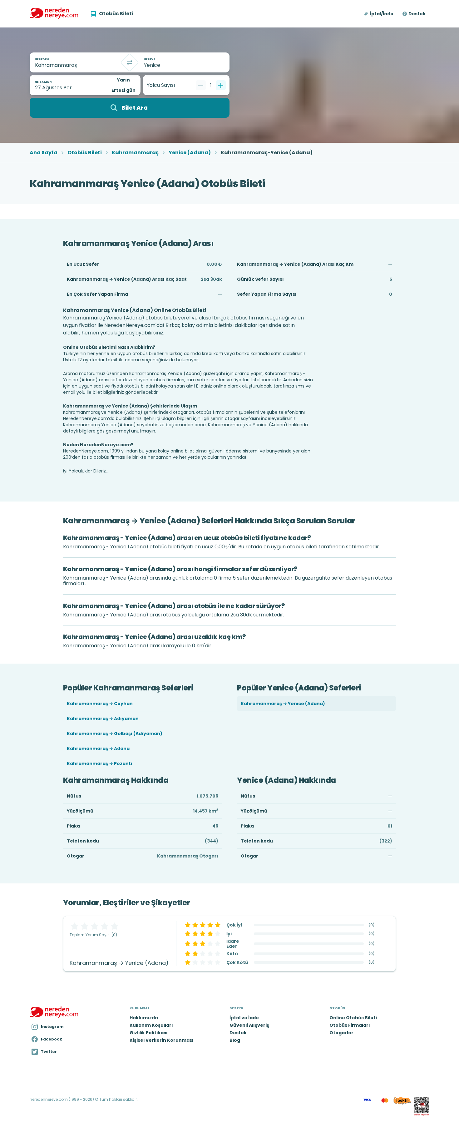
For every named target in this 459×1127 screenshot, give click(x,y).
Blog (235, 1040)
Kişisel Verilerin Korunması (162, 1040)
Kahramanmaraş (135, 153)
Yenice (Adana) (190, 153)
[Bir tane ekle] (221, 85)
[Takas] (129, 62)
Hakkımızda (144, 1018)
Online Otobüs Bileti (353, 1018)
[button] (379, 14)
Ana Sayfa (43, 153)
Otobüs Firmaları (349, 1025)
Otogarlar (341, 1033)
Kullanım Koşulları (151, 1025)
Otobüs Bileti (84, 153)
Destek (417, 13)
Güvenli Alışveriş (249, 1025)
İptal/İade (381, 13)
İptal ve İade (244, 1018)
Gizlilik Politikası (149, 1033)
